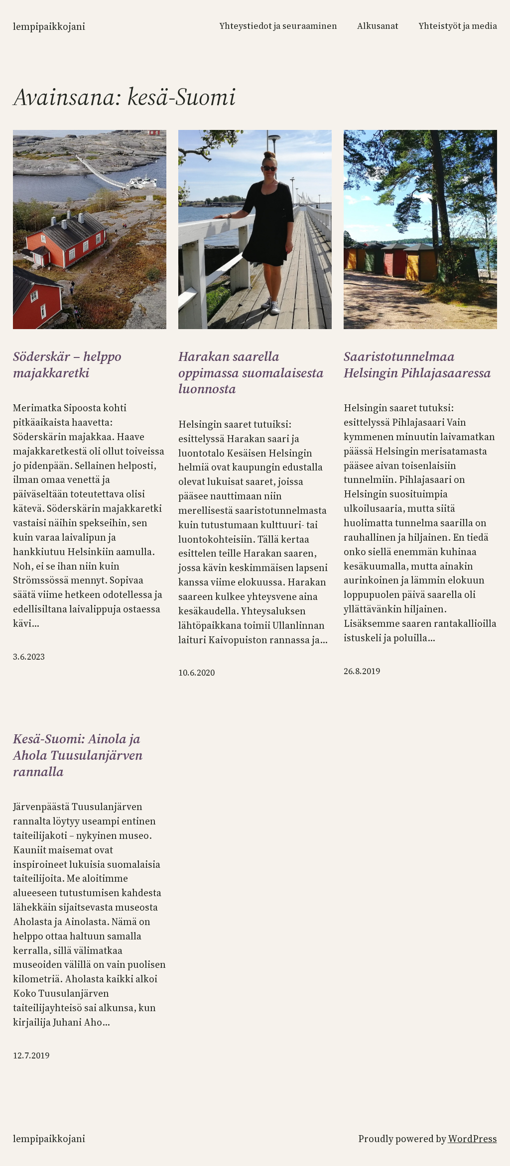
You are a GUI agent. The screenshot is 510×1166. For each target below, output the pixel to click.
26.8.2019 (362, 671)
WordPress (472, 1138)
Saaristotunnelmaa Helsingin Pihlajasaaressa (417, 365)
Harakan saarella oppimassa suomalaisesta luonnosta (251, 373)
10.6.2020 (196, 673)
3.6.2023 (29, 657)
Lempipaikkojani (49, 26)
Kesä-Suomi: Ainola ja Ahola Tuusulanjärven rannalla (77, 755)
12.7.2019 (31, 1055)
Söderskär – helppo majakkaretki (67, 365)
